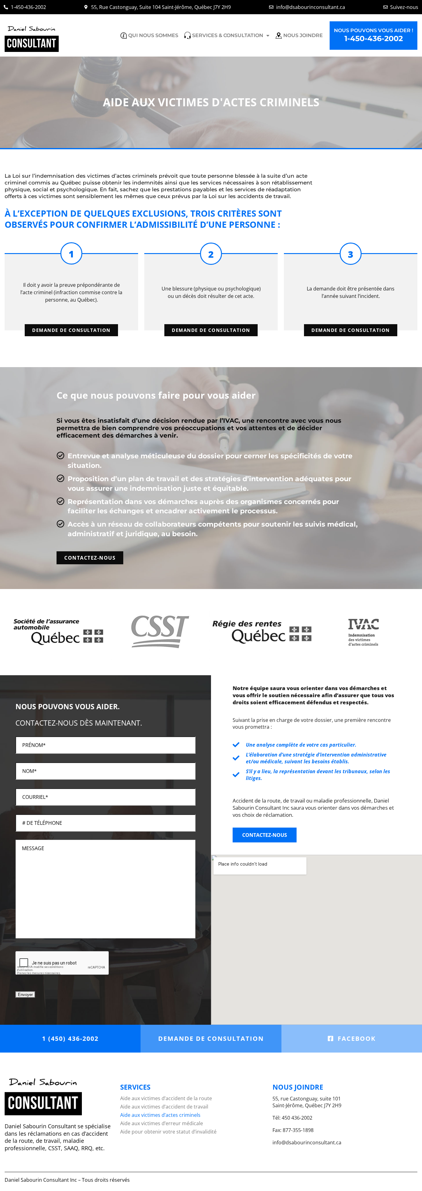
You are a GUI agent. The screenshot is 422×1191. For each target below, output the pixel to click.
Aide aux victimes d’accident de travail (164, 1107)
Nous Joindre (303, 35)
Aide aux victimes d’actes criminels (160, 1115)
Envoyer (25, 994)
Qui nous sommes (153, 35)
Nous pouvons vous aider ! (373, 35)
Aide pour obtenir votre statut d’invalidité (168, 1132)
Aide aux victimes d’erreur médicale (161, 1123)
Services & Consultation (227, 35)
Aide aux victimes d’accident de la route (166, 1098)
